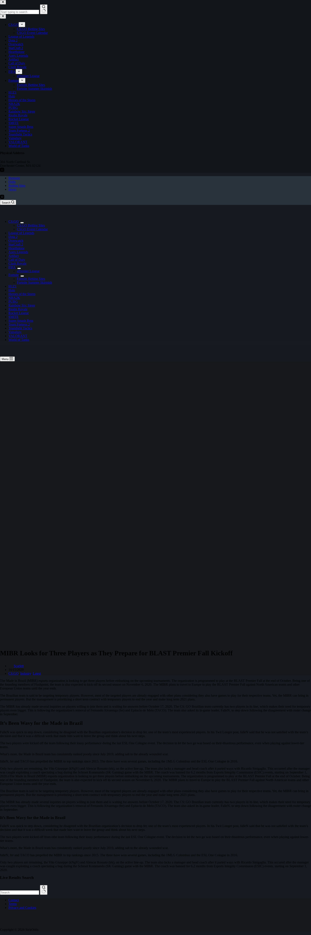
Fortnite (13, 275)
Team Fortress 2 (19, 324)
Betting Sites (16, 185)
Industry (25, 673)
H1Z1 (12, 286)
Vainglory (15, 332)
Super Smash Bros (20, 320)
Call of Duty (16, 259)
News (12, 189)
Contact (13, 900)
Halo (11, 290)
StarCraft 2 (15, 244)
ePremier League (28, 271)
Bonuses (14, 178)
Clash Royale (17, 263)
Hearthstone (16, 248)
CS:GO (13, 221)
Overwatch (15, 240)
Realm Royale (18, 309)
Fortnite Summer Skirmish (34, 282)
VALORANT (17, 336)
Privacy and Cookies (22, 907)
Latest (37, 673)
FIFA (12, 267)
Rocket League (18, 313)
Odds (12, 182)
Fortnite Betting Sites (31, 278)
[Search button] (43, 890)
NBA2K (14, 298)
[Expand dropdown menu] (22, 222)
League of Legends (21, 233)
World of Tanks (18, 339)
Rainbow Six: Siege (21, 305)
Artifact (13, 256)
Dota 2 (13, 237)
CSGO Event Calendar (32, 229)
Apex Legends (18, 252)
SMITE (13, 317)
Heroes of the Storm (21, 294)
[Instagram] (2, 198)
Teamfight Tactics (20, 328)
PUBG (13, 301)
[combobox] (19, 892)
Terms (12, 904)
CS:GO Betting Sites (31, 225)
